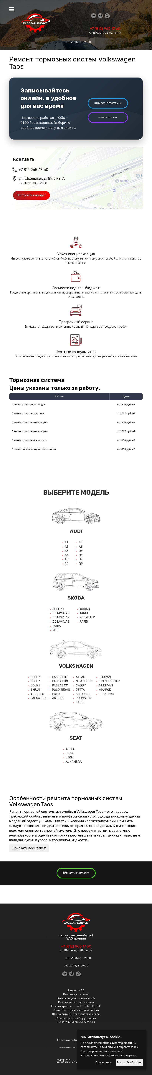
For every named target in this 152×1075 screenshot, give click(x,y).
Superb (58, 609)
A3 (66, 551)
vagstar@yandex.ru (76, 965)
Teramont (107, 694)
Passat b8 (60, 681)
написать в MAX (107, 117)
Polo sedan (61, 689)
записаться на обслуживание (76, 1047)
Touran (105, 677)
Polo (56, 694)
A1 (66, 546)
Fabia (56, 626)
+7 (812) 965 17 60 (105, 28)
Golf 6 (36, 681)
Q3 (80, 551)
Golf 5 (35, 677)
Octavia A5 (60, 613)
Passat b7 (60, 677)
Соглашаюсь (103, 1062)
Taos (79, 702)
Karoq (84, 613)
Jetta (80, 689)
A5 (66, 559)
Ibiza (69, 753)
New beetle (84, 681)
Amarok (105, 689)
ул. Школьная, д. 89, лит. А (105, 32)
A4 (67, 555)
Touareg (37, 694)
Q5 (80, 555)
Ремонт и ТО (76, 990)
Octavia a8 (60, 621)
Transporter (109, 681)
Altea (70, 749)
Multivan (106, 685)
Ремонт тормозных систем (76, 1002)
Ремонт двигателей (76, 994)
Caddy (81, 685)
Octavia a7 (60, 617)
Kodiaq (85, 609)
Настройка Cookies (129, 1062)
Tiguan (36, 689)
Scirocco (83, 694)
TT (66, 542)
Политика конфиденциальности (76, 1040)
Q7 (80, 559)
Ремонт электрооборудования (76, 1018)
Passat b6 (38, 698)
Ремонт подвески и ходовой (76, 998)
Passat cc (60, 685)
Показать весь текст (29, 848)
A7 (80, 542)
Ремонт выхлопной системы (76, 1022)
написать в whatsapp (76, 873)
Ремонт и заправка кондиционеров (76, 1010)
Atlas (80, 677)
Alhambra (74, 761)
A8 (81, 546)
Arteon (58, 698)
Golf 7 (35, 685)
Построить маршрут (31, 195)
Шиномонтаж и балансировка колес (76, 1014)
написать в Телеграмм (107, 103)
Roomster (87, 617)
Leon (69, 757)
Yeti (55, 630)
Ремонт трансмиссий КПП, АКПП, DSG (76, 1006)
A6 (67, 563)
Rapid (84, 621)
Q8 (81, 563)
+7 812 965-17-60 (33, 169)
